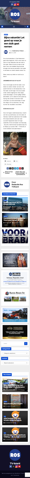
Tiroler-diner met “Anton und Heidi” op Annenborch (20, 173)
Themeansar (16, 475)
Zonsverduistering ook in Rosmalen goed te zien (14, 219)
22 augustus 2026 (10, 422)
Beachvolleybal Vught (13, 404)
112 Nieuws (6, 383)
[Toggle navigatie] (14, 27)
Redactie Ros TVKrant (18, 50)
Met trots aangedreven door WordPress (11, 473)
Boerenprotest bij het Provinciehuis (12, 203)
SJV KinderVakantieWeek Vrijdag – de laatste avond (15, 436)
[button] (25, 26)
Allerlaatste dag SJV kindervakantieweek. (13, 419)
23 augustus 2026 (10, 389)
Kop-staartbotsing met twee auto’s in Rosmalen (14, 386)
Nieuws (5, 34)
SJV (5, 416)
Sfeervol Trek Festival (9, 172)
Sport (5, 401)
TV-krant (14, 21)
